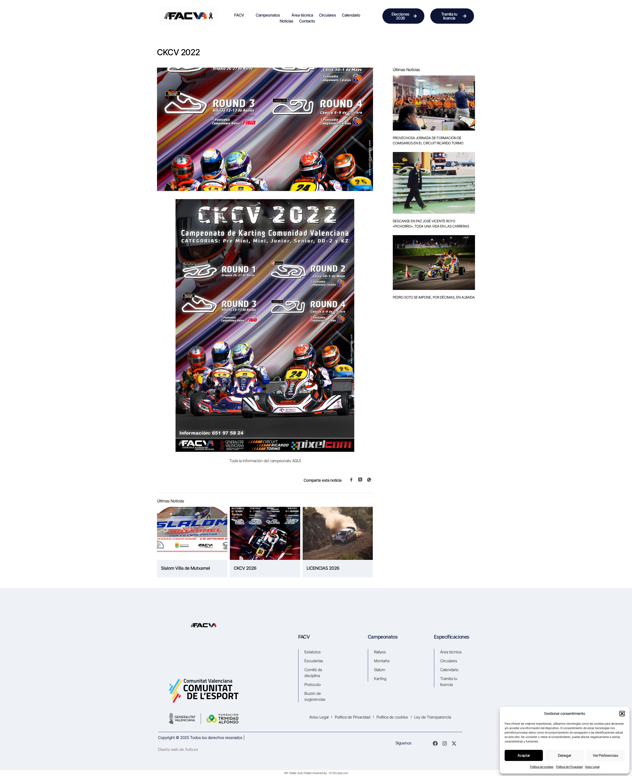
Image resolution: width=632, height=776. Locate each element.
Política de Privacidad (569, 767)
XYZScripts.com (338, 773)
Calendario (351, 15)
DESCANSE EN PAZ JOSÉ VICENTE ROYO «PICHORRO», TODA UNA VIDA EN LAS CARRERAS (431, 223)
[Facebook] (435, 743)
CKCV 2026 (245, 568)
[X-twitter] (454, 743)
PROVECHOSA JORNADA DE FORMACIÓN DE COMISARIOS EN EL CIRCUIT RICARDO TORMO (428, 140)
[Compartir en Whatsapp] (369, 479)
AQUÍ (296, 460)
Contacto (307, 21)
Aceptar (523, 755)
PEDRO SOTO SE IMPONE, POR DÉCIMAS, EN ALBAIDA (434, 297)
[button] (622, 713)
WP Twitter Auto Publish (298, 773)
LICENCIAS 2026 (323, 568)
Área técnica (302, 15)
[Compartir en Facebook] (351, 479)
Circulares (327, 15)
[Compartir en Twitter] (360, 479)
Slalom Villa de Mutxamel (185, 568)
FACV (239, 15)
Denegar (564, 755)
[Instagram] (444, 743)
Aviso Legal (592, 767)
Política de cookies (541, 767)
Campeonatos (268, 15)
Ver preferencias (605, 755)
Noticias (286, 21)
